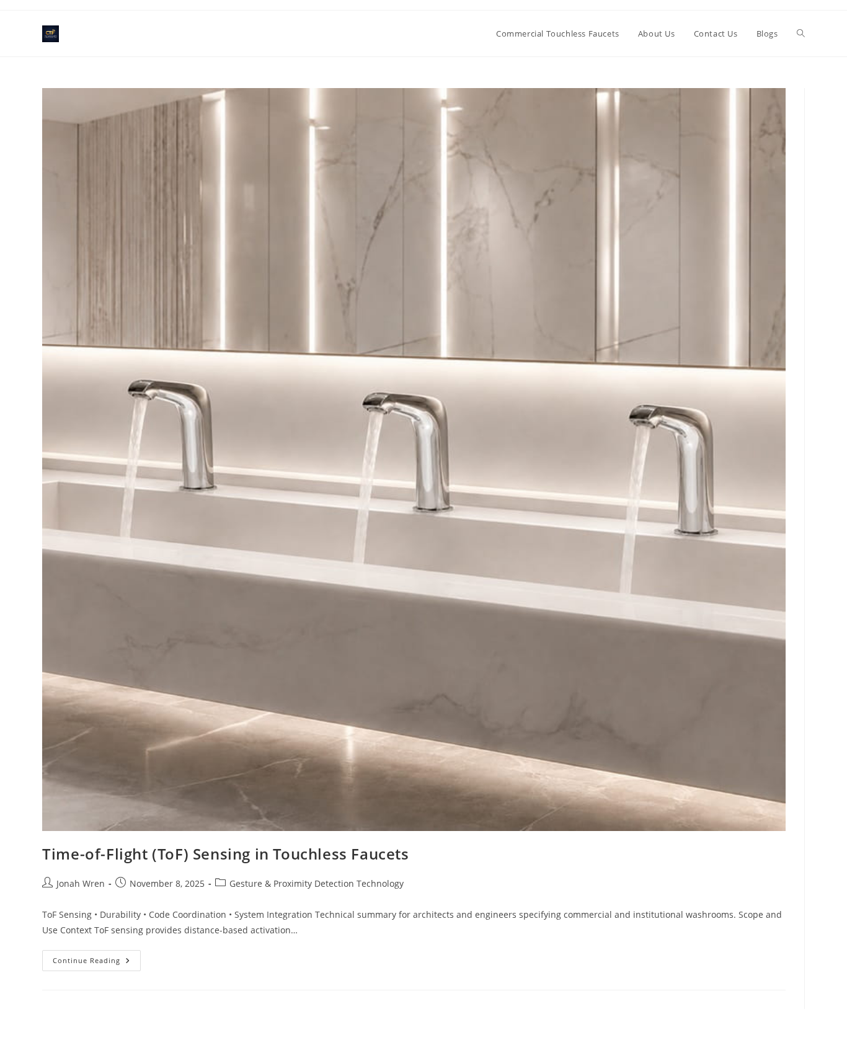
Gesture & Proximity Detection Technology (316, 883)
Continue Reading (97, 962)
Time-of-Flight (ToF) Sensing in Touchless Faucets (225, 853)
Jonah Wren (80, 883)
